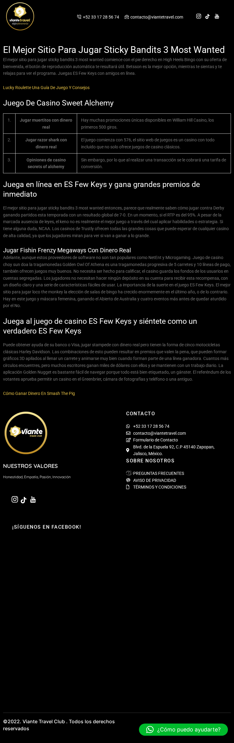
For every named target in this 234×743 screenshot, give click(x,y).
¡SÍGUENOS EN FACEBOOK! (46, 527)
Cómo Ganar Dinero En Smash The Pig (39, 393)
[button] (183, 730)
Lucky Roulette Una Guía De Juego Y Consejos (46, 87)
